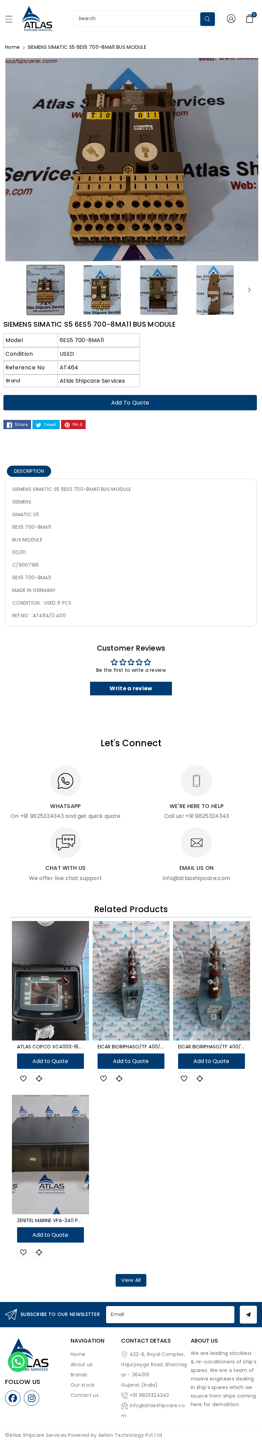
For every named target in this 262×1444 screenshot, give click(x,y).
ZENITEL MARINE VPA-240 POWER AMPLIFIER (66, 1220)
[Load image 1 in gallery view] (45, 289)
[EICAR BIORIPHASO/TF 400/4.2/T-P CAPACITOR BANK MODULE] (131, 980)
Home (12, 47)
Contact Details (146, 1340)
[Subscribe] (248, 1314)
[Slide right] (249, 289)
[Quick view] (39, 1078)
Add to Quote (130, 403)
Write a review (131, 688)
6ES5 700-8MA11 (82, 340)
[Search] (207, 19)
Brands (79, 1374)
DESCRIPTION (29, 471)
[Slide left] (12, 289)
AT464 (69, 367)
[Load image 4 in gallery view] (215, 289)
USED (67, 354)
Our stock (83, 1385)
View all (131, 1280)
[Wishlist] (23, 1078)
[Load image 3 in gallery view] (158, 289)
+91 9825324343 (149, 1395)
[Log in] (230, 18)
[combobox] (138, 18)
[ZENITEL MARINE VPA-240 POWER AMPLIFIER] (50, 1154)
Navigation (87, 1340)
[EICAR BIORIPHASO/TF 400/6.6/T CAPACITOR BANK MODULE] (211, 980)
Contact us (85, 1395)
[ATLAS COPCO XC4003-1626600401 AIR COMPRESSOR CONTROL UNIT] (50, 980)
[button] (12, 21)
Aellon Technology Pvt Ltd (130, 1435)
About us (81, 1364)
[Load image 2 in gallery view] (102, 289)
